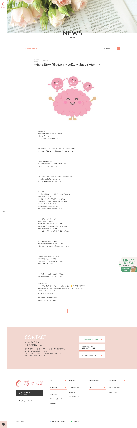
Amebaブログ (77, 421)
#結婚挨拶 (42, 288)
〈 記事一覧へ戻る (31, 48)
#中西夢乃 (80, 286)
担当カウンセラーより (56, 399)
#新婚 (46, 288)
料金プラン (72, 380)
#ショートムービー (71, 288)
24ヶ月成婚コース (74, 396)
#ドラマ (61, 288)
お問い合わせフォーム (115, 387)
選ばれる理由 (53, 387)
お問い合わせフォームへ (27, 401)
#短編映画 (56, 288)
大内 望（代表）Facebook (58, 421)
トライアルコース (74, 387)
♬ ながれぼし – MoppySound (45, 293)
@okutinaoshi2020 (42, 283)
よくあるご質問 (113, 392)
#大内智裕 (75, 286)
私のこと (36, 61)
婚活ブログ (36, 59)
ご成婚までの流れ (94, 380)
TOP (51, 380)
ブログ (91, 387)
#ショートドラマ (50, 290)
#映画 (64, 288)
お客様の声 (53, 403)
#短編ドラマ (42, 290)
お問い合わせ (112, 380)
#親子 (52, 288)
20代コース (72, 392)
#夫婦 (49, 288)
